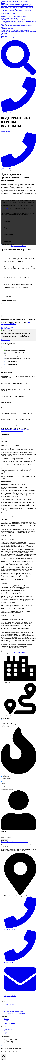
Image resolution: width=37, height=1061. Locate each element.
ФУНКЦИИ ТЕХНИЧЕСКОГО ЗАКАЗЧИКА (12, 431)
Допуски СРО (8, 1022)
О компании (4, 36)
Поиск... (3, 27)
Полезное (3, 24)
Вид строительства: (6, 718)
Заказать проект (5, 998)
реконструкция (7, 723)
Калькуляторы (8, 1029)
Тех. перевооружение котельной (13, 1011)
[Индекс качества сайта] (4, 1047)
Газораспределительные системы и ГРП (13, 6)
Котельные (21, 7)
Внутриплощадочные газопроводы (11, 21)
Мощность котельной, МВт (9, 725)
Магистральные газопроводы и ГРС (21, 4)
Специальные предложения (9, 18)
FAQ (5, 1033)
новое (4, 720)
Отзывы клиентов (6, 37)
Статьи (29, 25)
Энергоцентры (29, 7)
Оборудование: (5, 775)
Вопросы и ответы (6, 25)
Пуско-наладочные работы (20, 12)
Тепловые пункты (6, 9)
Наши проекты (18, 369)
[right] (1, 316)
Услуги (3, 3)
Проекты (6, 1020)
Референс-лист (16, 37)
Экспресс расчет (6, 16)
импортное (6, 776)
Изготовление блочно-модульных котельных (22, 15)
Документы (7, 1030)
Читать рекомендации (18, 652)
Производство (5, 15)
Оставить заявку (5, 328)
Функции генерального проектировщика (24, 9)
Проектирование (6, 4)
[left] (1, 303)
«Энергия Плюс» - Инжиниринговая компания (14, 1)
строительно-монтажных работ (10, 335)
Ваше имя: (4, 788)
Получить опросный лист (18, 246)
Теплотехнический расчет (18, 16)
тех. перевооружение (9, 721)
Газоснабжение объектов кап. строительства (17, 6)
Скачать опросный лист (8, 327)
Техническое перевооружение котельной (13, 19)
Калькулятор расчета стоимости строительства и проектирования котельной (15, 30)
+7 (1, 834)
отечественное (7, 778)
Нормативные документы (19, 25)
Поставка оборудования (17, 10)
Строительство (5, 10)
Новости (3, 34)
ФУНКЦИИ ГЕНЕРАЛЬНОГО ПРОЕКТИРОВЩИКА (14, 429)
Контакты (3, 39)
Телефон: (3, 831)
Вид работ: (4, 780)
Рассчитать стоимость (7, 28)
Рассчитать (4, 840)
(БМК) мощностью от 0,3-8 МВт (15, 323)
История (6, 1019)
